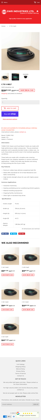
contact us (22, 132)
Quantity (4, 98)
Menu (5, 2)
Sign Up (35, 404)
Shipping (4, 93)
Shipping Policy (20, 366)
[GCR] (18, 413)
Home (3, 26)
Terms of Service (20, 373)
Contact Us (20, 375)
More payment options (10, 119)
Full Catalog (20, 364)
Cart (38, 2)
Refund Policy (20, 369)
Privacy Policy (20, 371)
